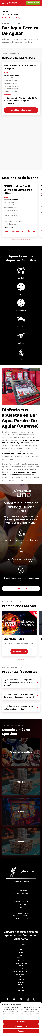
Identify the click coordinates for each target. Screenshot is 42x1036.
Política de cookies (21, 913)
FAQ (21, 907)
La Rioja (21, 979)
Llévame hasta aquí (11, 231)
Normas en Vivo (21, 896)
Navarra (21, 990)
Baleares (21, 952)
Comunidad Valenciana (21, 971)
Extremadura (21, 974)
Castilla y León (21, 963)
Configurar (19, 1026)
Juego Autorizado (21, 893)
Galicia (6, 15)
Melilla (21, 985)
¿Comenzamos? (21, 588)
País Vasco (21, 993)
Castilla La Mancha (21, 960)
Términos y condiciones (21, 918)
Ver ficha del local (27, 231)
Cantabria (21, 958)
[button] (13, 239)
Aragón (21, 947)
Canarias (21, 955)
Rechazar (21, 1022)
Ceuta (21, 968)
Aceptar (21, 1031)
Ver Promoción (19, 651)
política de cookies (8, 1015)
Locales (5, 11)
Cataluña (21, 966)
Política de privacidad (21, 916)
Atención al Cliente (21, 902)
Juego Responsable (21, 890)
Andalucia (21, 944)
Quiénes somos (21, 904)
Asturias (21, 949)
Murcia (21, 987)
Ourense (14, 15)
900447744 (8, 227)
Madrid (21, 982)
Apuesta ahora (33, 3)
